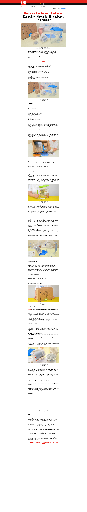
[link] (23, 2)
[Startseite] (21, 6)
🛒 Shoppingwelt (46, 3)
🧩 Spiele (52, 3)
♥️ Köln (33, 3)
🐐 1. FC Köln (28, 3)
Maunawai (29, 309)
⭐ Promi (37, 3)
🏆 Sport (41, 3)
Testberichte (25, 6)
